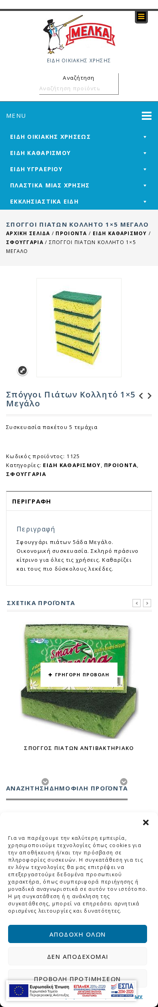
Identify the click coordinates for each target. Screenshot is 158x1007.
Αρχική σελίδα (28, 233)
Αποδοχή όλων (77, 934)
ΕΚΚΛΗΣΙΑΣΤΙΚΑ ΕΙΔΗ (44, 201)
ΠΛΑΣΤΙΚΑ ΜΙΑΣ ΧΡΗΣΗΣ (50, 185)
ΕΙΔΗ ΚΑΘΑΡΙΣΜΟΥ (40, 153)
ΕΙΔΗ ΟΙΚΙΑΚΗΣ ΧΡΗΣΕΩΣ (50, 136)
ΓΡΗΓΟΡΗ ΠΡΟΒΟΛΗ (82, 674)
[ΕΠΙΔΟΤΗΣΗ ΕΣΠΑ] (71, 990)
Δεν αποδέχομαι (78, 956)
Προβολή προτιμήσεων (77, 979)
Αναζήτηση (111, 88)
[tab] (79, 501)
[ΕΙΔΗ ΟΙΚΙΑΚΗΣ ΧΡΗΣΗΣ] (79, 34)
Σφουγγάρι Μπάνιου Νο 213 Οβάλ (147, 395)
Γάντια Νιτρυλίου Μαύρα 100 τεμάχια (138, 395)
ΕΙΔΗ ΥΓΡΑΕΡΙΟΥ (36, 169)
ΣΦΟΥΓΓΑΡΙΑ (24, 242)
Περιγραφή (31, 501)
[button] (146, 822)
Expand (22, 370)
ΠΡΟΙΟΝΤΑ (71, 233)
